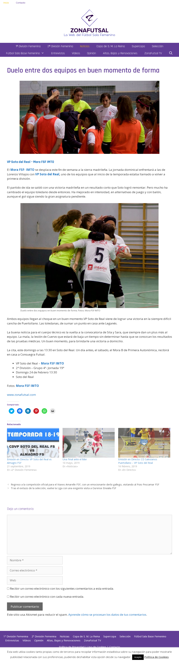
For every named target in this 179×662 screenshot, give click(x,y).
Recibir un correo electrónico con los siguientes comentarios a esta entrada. (62, 588)
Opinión (91, 53)
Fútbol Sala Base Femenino (23, 53)
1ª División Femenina (28, 46)
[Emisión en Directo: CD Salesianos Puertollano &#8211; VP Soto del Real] (144, 443)
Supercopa (138, 46)
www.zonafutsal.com (21, 395)
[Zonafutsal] (89, 22)
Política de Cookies (156, 657)
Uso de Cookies (96, 647)
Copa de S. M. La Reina (110, 46)
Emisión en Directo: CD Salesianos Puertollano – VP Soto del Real (137, 461)
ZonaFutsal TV (153, 53)
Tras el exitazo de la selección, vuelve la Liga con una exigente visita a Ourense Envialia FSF (63, 488)
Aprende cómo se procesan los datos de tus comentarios (107, 615)
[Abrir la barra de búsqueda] (170, 53)
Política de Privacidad (71, 647)
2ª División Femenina (60, 46)
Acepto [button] (138, 657)
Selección (157, 46)
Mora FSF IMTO (52, 363)
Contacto (20, 2)
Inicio (6, 2)
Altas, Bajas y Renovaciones (120, 53)
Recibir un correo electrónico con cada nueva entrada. (47, 597)
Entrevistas (58, 53)
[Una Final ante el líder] (89, 443)
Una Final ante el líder (75, 459)
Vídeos (76, 53)
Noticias (85, 46)
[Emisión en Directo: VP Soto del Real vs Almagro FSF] (33, 443)
